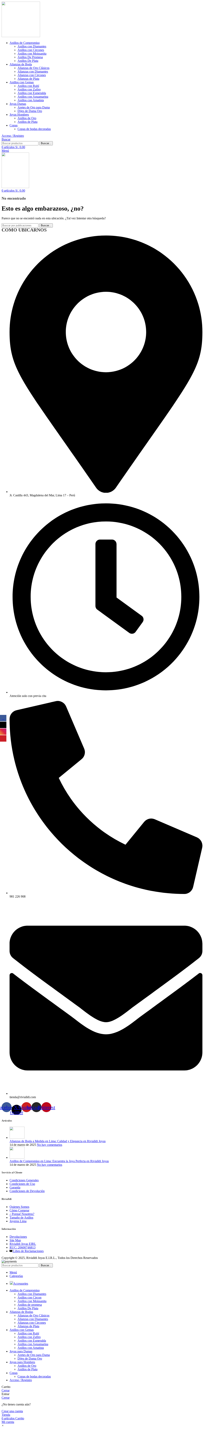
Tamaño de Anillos (21, 1217)
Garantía (15, 1187)
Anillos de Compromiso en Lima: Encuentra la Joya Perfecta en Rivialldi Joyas (59, 1161)
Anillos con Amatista (31, 100)
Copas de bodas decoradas (34, 129)
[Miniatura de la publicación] (17, 1137)
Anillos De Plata (28, 60)
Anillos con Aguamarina (33, 96)
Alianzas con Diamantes (33, 71)
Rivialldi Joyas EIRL (23, 1244)
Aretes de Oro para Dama (34, 107)
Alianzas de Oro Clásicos (33, 68)
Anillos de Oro (27, 118)
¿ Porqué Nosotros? (22, 1214)
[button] (3, 1425)
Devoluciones (18, 1236)
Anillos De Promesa (30, 57)
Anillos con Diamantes (32, 46)
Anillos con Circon (29, 1297)
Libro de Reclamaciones (28, 1251)
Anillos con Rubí (28, 86)
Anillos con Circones (31, 50)
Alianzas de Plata (28, 78)
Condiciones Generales (24, 1180)
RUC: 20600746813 (22, 1247)
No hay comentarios (49, 1144)
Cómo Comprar (19, 1210)
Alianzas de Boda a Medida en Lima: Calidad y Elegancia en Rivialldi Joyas (58, 1141)
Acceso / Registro (21, 1380)
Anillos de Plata (27, 121)
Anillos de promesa (30, 1304)
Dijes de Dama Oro (30, 111)
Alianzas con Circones (32, 75)
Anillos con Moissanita (32, 53)
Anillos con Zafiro (29, 89)
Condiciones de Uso (22, 1184)
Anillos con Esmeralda (32, 93)
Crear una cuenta (12, 1411)
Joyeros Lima (18, 1221)
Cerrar (6, 1390)
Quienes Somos (19, 1206)
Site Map (15, 1240)
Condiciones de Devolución (27, 1191)
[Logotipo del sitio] (21, 36)
